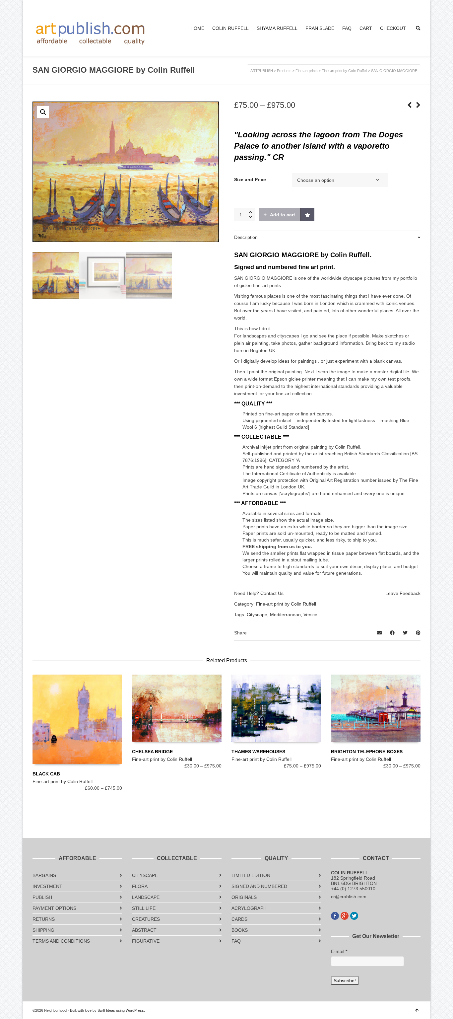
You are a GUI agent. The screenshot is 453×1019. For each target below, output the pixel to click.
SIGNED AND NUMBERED (259, 886)
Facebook (335, 916)
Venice (310, 614)
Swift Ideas (106, 1010)
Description (246, 237)
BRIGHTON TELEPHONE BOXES (367, 751)
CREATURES (146, 919)
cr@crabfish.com (348, 896)
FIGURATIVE (146, 941)
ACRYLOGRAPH (249, 908)
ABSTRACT (144, 930)
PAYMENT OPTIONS (54, 908)
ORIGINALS (244, 897)
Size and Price (250, 179)
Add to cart (282, 214)
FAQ (236, 941)
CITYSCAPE (145, 875)
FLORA (140, 886)
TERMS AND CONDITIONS (61, 941)
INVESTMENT (47, 886)
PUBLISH (42, 897)
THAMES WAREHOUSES (258, 751)
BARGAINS (44, 875)
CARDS (239, 919)
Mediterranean (285, 614)
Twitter (354, 916)
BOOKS (239, 930)
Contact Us (272, 593)
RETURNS (43, 919)
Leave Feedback (403, 593)
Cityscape (257, 614)
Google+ (345, 916)
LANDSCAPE (146, 897)
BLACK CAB (46, 773)
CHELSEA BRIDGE (152, 751)
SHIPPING (43, 930)
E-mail (339, 951)
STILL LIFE (144, 908)
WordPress (135, 1010)
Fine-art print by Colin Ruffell (286, 604)
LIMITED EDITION (250, 875)
